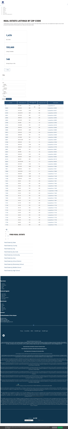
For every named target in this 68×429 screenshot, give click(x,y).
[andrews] (14, 89)
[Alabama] (14, 85)
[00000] (14, 96)
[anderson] (14, 88)
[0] (14, 95)
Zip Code (3, 93)
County (3, 86)
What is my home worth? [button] (7, 14)
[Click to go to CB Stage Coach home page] (34, 2)
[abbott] (14, 91)
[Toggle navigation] (0, 5)
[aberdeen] (14, 93)
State (3, 82)
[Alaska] (14, 84)
